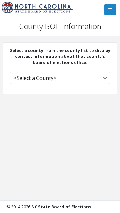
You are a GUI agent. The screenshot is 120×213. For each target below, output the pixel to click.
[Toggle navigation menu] (110, 9)
